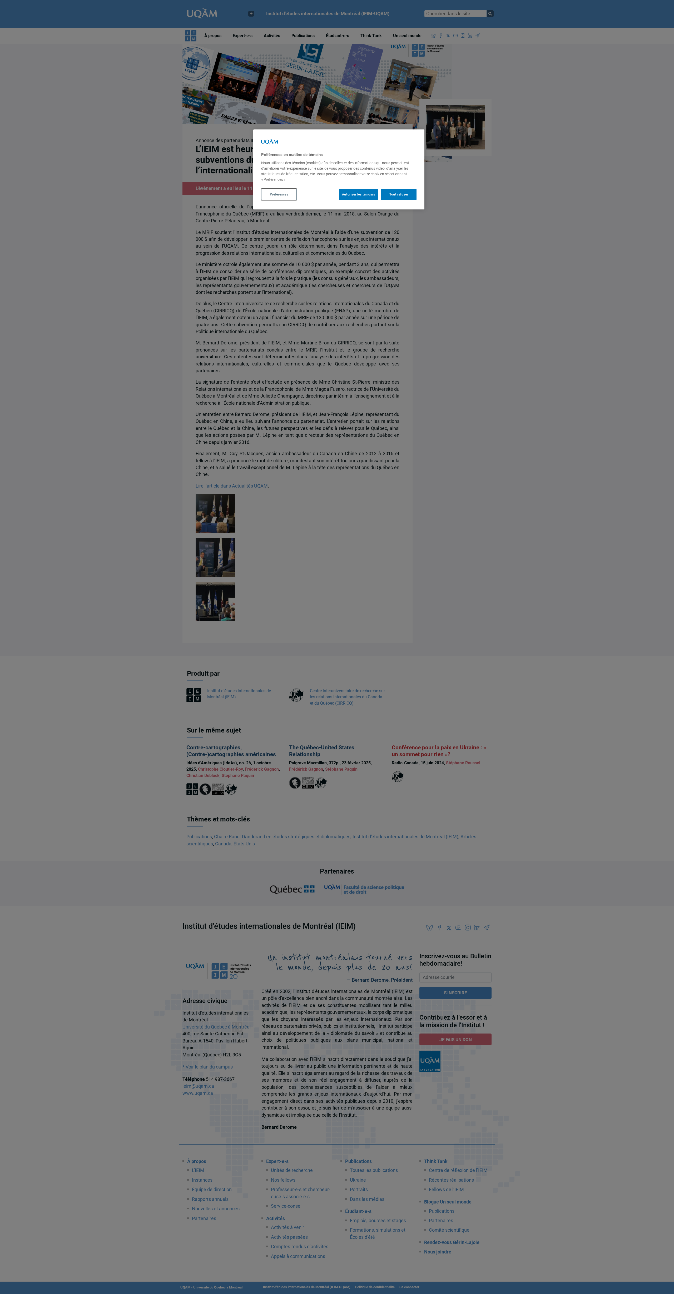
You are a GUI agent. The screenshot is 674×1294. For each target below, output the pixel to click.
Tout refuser (398, 194)
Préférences (279, 194)
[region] (338, 169)
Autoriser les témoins (358, 194)
